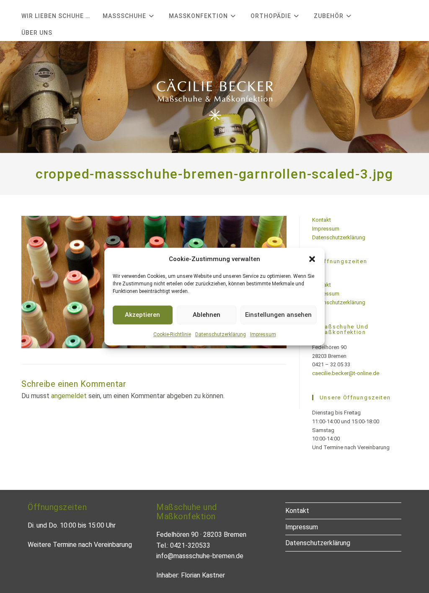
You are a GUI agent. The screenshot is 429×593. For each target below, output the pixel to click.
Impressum (263, 334)
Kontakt (321, 220)
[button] (312, 259)
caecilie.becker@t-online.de (345, 373)
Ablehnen (206, 315)
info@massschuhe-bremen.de (199, 556)
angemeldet (69, 396)
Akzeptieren (142, 315)
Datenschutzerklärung (220, 334)
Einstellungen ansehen (278, 315)
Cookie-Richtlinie (172, 334)
